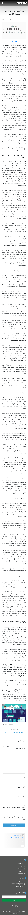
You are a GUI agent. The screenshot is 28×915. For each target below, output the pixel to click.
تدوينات (21, 870)
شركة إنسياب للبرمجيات (18, 888)
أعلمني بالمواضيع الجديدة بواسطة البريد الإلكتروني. (14, 818)
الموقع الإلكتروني (21, 796)
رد (22, 846)
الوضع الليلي (13, 42)
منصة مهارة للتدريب (19, 885)
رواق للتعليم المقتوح (19, 881)
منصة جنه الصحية (19, 886)
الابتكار (22, 867)
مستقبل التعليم (20, 863)
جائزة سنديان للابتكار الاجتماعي (17, 883)
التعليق (23, 753)
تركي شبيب (16, 835)
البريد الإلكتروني (21, 787)
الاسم (23, 778)
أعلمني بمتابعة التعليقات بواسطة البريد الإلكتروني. (14, 808)
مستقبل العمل (20, 871)
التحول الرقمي (20, 868)
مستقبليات (21, 865)
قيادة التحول (20, 873)
